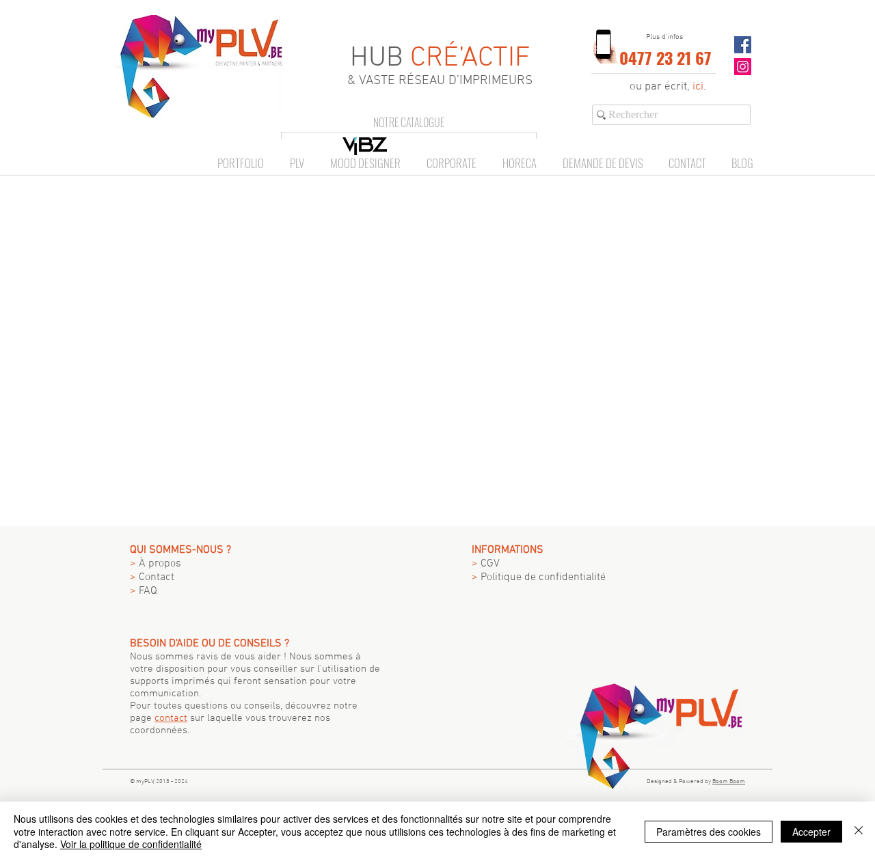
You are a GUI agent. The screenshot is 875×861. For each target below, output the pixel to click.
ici (697, 87)
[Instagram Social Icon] (742, 66)
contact (170, 718)
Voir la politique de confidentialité (131, 844)
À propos (155, 564)
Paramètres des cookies (708, 831)
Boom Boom (728, 781)
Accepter (811, 831)
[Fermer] (858, 831)
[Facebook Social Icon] (742, 44)
